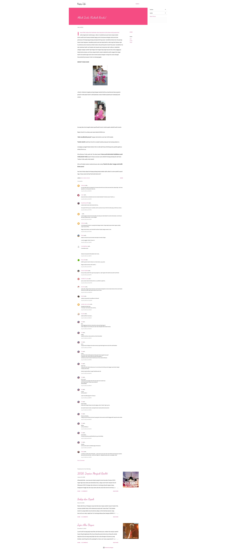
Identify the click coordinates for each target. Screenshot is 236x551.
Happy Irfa (81, 3)
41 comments (84, 516)
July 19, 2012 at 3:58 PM (86, 338)
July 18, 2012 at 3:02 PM (86, 191)
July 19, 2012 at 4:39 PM (86, 410)
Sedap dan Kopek (85, 499)
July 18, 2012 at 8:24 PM (86, 274)
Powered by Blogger (109, 547)
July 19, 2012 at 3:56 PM (86, 328)
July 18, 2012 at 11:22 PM (86, 300)
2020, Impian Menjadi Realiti (92, 473)
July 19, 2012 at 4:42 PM (86, 447)
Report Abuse (153, 16)
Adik (130, 38)
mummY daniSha (84, 270)
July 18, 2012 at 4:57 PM (86, 231)
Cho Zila (83, 313)
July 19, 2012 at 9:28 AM (86, 317)
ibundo (82, 296)
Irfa (82, 321)
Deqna (82, 451)
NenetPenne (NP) (85, 202)
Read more (115, 491)
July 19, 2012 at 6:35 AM (86, 309)
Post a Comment (80, 460)
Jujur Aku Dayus (85, 524)
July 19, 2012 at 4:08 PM (86, 385)
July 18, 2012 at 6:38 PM (86, 255)
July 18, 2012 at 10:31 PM (86, 282)
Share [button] (131, 32)
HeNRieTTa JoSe (84, 278)
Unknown (83, 185)
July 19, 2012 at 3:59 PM (86, 347)
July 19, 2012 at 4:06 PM (86, 373)
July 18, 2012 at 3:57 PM (86, 209)
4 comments (84, 491)
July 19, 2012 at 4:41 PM (86, 428)
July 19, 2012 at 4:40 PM (86, 419)
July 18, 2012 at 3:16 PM (86, 199)
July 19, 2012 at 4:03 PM (86, 359)
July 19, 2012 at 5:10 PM (86, 457)
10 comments (84, 542)
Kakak (131, 42)
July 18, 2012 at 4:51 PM (86, 219)
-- (81, 213)
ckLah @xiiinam (84, 246)
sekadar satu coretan (85, 304)
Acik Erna (83, 286)
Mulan (82, 235)
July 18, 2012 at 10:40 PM (86, 292)
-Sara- (82, 194)
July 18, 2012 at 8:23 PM (86, 266)
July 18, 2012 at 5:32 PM (86, 242)
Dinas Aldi (83, 259)
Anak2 (131, 40)
